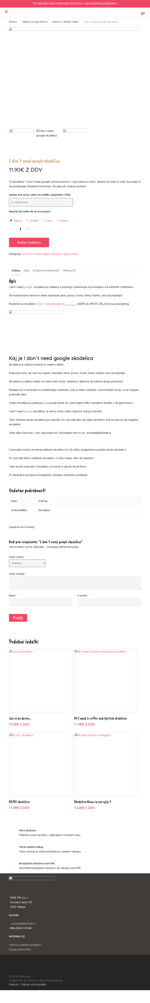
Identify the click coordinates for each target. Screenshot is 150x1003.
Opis (26, 270)
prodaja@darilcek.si (24, 923)
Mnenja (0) (69, 270)
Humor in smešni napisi (65, 21)
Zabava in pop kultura (34, 21)
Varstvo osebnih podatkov (25, 945)
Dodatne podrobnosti (46, 270)
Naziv (13, 595)
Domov (13, 21)
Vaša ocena (17, 557)
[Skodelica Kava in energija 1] (105, 764)
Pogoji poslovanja (20, 949)
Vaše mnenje (17, 574)
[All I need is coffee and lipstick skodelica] (105, 680)
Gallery (16, 270)
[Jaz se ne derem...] (40, 680)
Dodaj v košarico (29, 242)
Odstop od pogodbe (33, 984)
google (28, 287)
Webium (14, 984)
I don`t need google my (51, 304)
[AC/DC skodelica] (40, 764)
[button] (143, 13)
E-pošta (83, 595)
